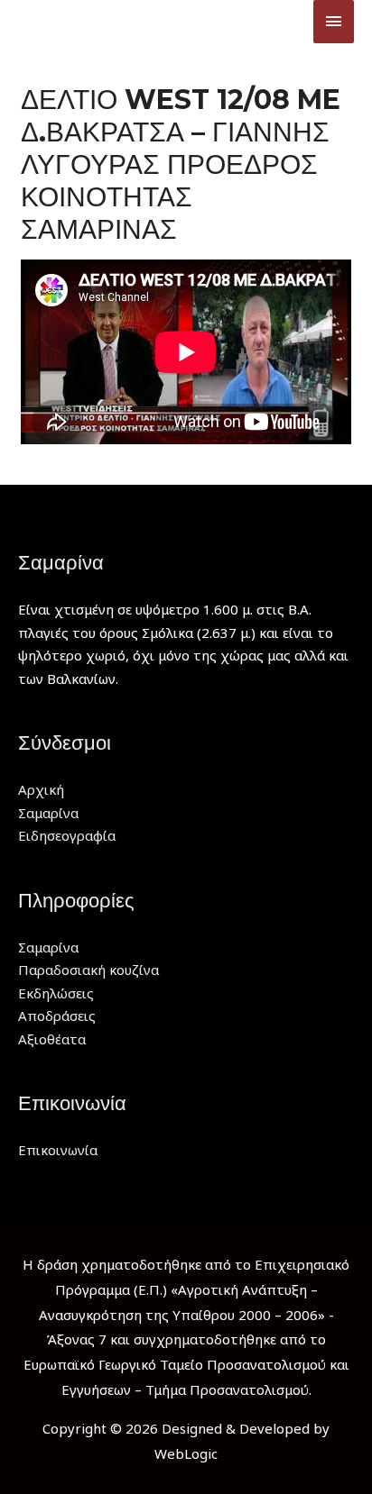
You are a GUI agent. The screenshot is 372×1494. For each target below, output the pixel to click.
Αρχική (41, 789)
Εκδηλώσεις (56, 993)
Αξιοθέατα (52, 1039)
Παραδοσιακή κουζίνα (88, 970)
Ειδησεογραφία (67, 835)
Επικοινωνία (58, 1150)
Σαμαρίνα (48, 813)
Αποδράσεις (57, 1016)
